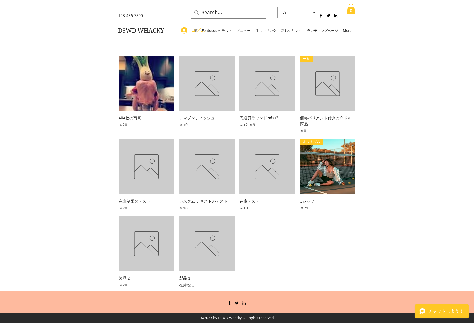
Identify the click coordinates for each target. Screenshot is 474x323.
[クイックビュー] (146, 84)
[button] (351, 9)
